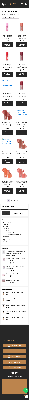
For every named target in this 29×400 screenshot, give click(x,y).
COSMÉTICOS (7, 231)
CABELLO (6, 229)
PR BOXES (6, 237)
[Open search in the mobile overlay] (18, 4)
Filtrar (6, 213)
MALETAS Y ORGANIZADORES (12, 235)
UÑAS (5, 241)
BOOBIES (6, 226)
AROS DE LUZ (7, 224)
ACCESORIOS (7, 222)
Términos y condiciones (14, 377)
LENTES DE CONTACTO (10, 233)
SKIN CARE (6, 239)
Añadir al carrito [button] (7, 45)
